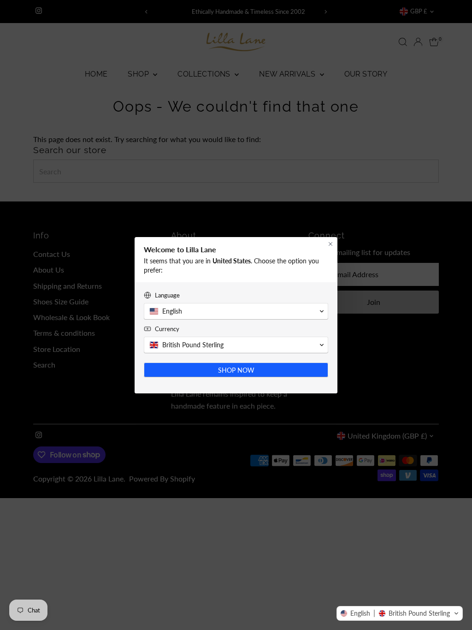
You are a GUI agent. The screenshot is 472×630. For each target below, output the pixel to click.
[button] (399, 613)
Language (167, 295)
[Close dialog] (330, 244)
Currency (167, 329)
